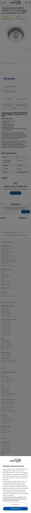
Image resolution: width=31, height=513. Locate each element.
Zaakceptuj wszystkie (15, 508)
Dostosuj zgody (15, 504)
